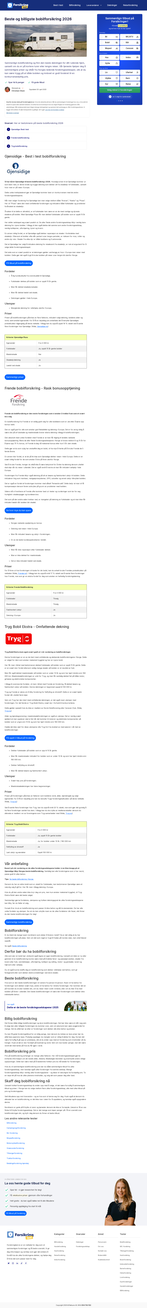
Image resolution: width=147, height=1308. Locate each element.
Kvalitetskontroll (104, 1260)
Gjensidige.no (42, 326)
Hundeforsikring (60, 1246)
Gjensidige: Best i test (20, 129)
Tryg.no (8, 711)
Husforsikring (59, 1251)
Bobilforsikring (125, 1242)
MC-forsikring (125, 1246)
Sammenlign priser (15, 377)
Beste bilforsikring (19, 946)
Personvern (102, 1242)
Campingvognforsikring (16, 1128)
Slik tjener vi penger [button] (12, 113)
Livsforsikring (125, 1277)
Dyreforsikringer (126, 1282)
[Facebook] (26, 1263)
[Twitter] (8, 1263)
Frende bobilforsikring (20, 138)
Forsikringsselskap (83, 1246)
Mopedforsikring (13, 1138)
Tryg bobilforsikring (19, 146)
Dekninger (112, 5)
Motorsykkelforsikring (16, 1143)
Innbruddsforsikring (127, 1264)
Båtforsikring (124, 1291)
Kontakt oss (102, 1251)
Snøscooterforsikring (15, 1148)
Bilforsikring (74, 5)
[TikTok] (21, 1263)
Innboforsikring (59, 1260)
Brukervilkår (102, 1255)
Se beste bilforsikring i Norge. (21, 879)
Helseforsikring (125, 1273)
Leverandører (93, 5)
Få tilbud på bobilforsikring (18, 263)
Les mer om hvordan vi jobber (54, 110)
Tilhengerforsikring (14, 1153)
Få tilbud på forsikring (15, 1213)
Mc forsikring (12, 1133)
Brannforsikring (125, 1260)
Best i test (58, 5)
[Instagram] (13, 1263)
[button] (94, 5)
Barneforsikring (125, 1268)
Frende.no (22, 573)
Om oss (101, 1246)
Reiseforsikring (130, 5)
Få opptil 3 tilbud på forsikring (20, 738)
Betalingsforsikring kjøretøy (18, 1163)
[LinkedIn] (17, 1263)
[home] (17, 5)
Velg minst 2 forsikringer (119, 90)
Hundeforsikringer (126, 1286)
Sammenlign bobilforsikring (19, 922)
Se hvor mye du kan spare (18, 510)
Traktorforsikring (14, 1158)
